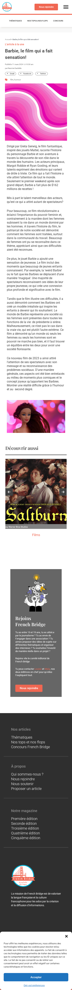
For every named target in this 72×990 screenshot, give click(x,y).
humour (17, 80)
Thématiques (15, 21)
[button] (66, 936)
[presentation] (9, 492)
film (11, 80)
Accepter (36, 977)
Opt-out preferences (34, 985)
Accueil (8, 39)
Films (36, 535)
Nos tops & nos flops (37, 21)
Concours (58, 21)
